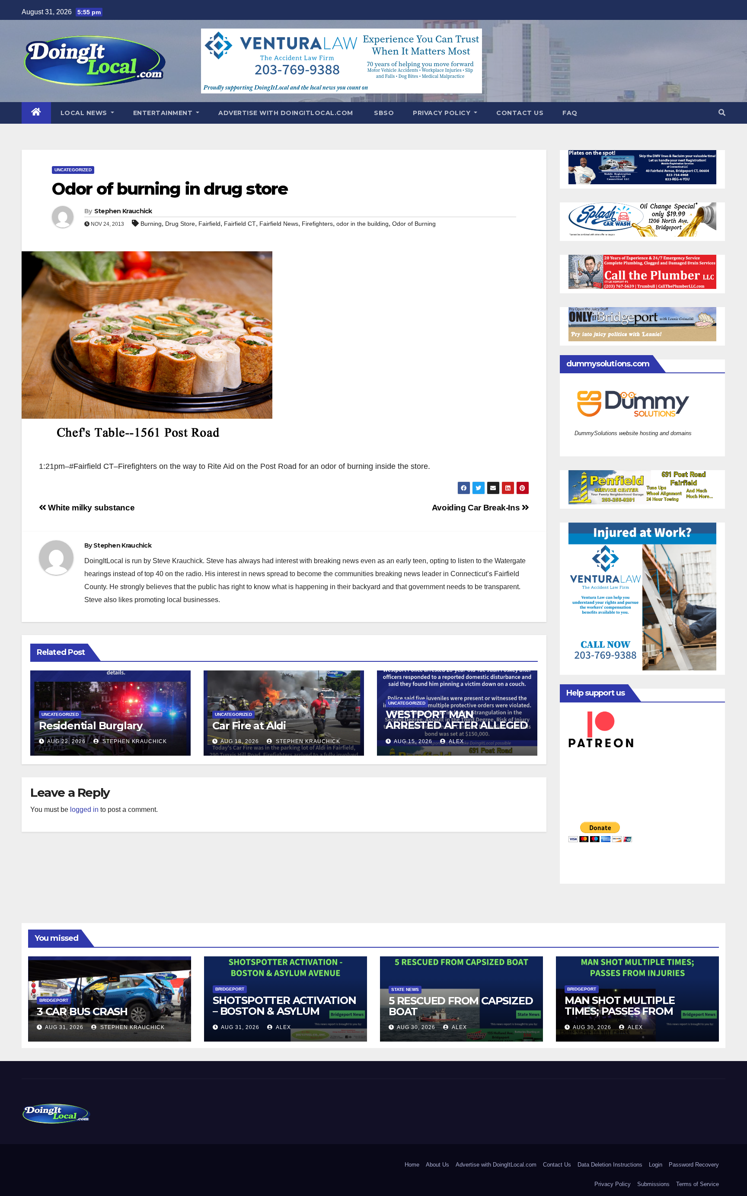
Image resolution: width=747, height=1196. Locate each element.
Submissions (653, 1184)
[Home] (36, 113)
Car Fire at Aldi (249, 725)
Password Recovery (694, 1164)
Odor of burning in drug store (169, 189)
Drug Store (180, 223)
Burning (151, 223)
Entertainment (164, 113)
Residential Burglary (90, 725)
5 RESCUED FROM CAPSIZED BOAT (461, 1006)
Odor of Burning (414, 223)
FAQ (570, 113)
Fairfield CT (240, 223)
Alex (455, 741)
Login (655, 1164)
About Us (437, 1164)
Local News (85, 113)
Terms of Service (697, 1184)
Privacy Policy (442, 113)
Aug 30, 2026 (416, 1027)
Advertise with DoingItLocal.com (285, 113)
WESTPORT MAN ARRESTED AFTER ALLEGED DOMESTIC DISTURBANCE (457, 725)
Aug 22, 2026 (66, 741)
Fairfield (209, 223)
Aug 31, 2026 (64, 1027)
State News (405, 989)
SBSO (383, 113)
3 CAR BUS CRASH (82, 1011)
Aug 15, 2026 (413, 741)
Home (412, 1164)
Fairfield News (278, 223)
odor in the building (362, 223)
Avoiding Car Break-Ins (477, 507)
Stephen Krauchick (123, 211)
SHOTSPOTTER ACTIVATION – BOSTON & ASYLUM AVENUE (284, 1011)
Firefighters (317, 223)
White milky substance (90, 507)
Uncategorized (73, 169)
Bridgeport (53, 1000)
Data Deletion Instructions (610, 1164)
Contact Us (519, 113)
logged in (84, 809)
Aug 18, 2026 (239, 741)
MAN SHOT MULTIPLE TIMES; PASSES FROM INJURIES (620, 1011)
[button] (721, 112)
